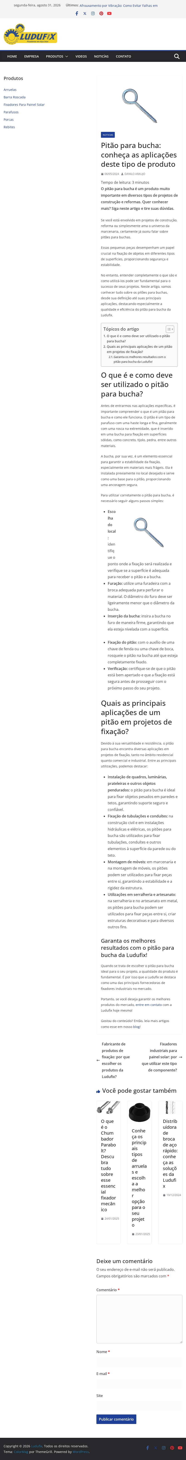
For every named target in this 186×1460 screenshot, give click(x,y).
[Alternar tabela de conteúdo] (167, 329)
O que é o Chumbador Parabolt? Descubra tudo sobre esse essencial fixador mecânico (108, 1165)
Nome (103, 1351)
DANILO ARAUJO (135, 174)
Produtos (54, 56)
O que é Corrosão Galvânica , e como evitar (112, 5)
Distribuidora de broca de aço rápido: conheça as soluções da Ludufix (170, 1153)
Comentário (108, 1289)
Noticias (108, 134)
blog (136, 1027)
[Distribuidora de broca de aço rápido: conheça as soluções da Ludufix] (170, 1104)
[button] (65, 56)
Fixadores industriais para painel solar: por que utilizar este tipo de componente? (159, 1057)
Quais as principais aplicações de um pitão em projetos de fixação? (139, 349)
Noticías (101, 56)
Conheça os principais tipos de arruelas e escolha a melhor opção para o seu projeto (139, 1178)
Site (99, 1395)
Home (12, 56)
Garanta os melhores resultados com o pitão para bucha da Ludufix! (140, 359)
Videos (81, 56)
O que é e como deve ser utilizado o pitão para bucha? (138, 338)
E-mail (103, 1373)
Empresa (31, 56)
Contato (123, 56)
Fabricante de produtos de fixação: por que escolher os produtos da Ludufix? (116, 1060)
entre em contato (149, 1005)
